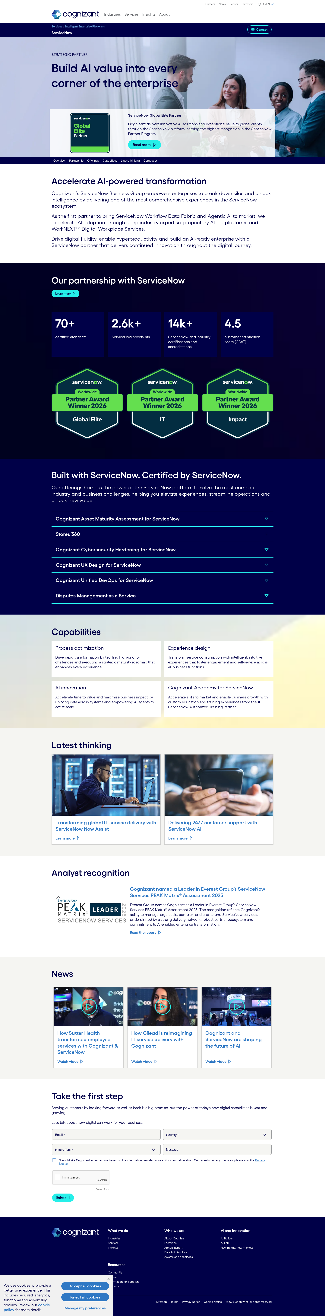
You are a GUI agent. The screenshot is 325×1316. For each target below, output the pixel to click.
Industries (112, 14)
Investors (247, 4)
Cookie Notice (213, 1301)
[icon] (88, 1006)
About (164, 14)
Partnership (76, 160)
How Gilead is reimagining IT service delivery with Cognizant (161, 1039)
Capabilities (110, 160)
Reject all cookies (85, 1297)
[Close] (108, 1279)
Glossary (113, 1286)
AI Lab (225, 1243)
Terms (174, 1301)
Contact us (151, 160)
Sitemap (161, 1301)
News (222, 4)
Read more (142, 145)
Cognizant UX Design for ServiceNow (98, 565)
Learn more (63, 293)
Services (132, 14)
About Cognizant (175, 1238)
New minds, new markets (237, 1247)
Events (233, 4)
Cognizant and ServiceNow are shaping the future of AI (233, 1039)
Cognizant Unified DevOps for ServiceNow (104, 580)
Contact (261, 29)
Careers (210, 4)
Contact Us (115, 1272)
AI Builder (227, 1238)
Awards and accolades (178, 1256)
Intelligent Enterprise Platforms (85, 26)
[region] (56, 1295)
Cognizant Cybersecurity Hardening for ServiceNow (116, 549)
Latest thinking (130, 160)
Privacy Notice (191, 1301)
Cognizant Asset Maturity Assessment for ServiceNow (118, 518)
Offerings (93, 160)
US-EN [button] (266, 4)
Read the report (143, 932)
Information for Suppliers (123, 1281)
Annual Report (173, 1247)
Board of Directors (175, 1252)
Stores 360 (68, 534)
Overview (59, 160)
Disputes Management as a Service (96, 595)
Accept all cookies (85, 1286)
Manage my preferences (85, 1308)
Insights (148, 14)
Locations (170, 1243)
